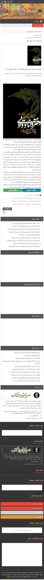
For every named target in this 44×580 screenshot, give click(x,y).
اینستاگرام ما (39, 513)
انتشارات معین (29, 195)
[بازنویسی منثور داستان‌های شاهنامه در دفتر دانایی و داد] (34, 55)
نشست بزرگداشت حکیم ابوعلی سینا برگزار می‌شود (27, 366)
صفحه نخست (38, 31)
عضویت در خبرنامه (37, 504)
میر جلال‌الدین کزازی (18, 204)
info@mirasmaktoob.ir (32, 418)
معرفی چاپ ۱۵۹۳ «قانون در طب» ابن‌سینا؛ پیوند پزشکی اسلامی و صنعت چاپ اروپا (21, 362)
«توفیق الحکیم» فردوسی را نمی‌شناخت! (29, 235)
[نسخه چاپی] (28, 41)
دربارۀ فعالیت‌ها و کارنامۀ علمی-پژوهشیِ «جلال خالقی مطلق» (24, 246)
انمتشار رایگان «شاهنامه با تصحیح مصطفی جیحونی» (26, 223)
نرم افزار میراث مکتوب (36, 508)
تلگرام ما (40, 517)
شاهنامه (14, 201)
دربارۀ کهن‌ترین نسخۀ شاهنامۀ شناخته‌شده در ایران (26, 244)
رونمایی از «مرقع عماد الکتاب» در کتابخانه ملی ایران (26, 381)
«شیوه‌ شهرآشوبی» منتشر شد (32, 356)
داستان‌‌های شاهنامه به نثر (34, 201)
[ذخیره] (31, 41)
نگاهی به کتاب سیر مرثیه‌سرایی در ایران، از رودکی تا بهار (25, 375)
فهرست (36, 21)
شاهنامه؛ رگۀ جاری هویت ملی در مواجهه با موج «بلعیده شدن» (24, 229)
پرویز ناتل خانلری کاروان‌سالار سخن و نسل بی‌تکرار (27, 353)
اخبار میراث (30, 31)
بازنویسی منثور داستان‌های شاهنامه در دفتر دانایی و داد (26, 198)
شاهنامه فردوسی (36, 204)
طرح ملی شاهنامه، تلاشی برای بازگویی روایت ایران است (25, 226)
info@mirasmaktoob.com (31, 464)
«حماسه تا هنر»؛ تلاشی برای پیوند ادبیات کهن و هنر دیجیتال (24, 232)
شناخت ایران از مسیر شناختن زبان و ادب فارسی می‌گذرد (25, 238)
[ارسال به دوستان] (34, 41)
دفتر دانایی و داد (21, 201)
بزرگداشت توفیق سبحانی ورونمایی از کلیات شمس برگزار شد (24, 372)
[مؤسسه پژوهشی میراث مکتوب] (32, 10)
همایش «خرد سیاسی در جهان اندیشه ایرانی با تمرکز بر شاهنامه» (23, 241)
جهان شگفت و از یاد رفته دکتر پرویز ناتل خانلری (28, 358)
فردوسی (28, 204)
